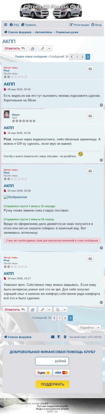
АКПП (8, 41)
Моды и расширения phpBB (52, 408)
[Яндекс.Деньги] (43, 372)
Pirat (6, 70)
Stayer (16, 114)
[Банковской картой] (61, 372)
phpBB (44, 403)
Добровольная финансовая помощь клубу (52, 352)
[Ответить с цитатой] (90, 69)
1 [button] (77, 57)
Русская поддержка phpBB (52, 406)
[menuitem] (14, 25)
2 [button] (82, 57)
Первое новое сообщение (31, 56)
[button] (71, 57)
